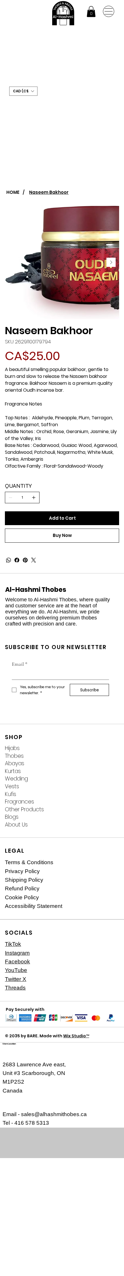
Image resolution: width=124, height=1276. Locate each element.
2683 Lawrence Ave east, (34, 1064)
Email (19, 664)
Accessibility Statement (33, 906)
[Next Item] (111, 262)
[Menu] (108, 11)
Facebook (17, 962)
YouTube (16, 970)
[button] (91, 11)
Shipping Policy (24, 880)
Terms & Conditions (29, 862)
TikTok (13, 944)
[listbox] (23, 91)
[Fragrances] (109, 802)
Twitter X (15, 979)
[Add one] (34, 497)
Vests (12, 786)
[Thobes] (109, 756)
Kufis (10, 794)
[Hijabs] (109, 748)
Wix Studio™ (76, 1036)
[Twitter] (33, 560)
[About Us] (109, 825)
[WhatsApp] (8, 560)
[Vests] (109, 787)
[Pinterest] (25, 560)
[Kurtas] (109, 771)
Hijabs (12, 748)
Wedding (16, 779)
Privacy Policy (22, 871)
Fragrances (19, 802)
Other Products (24, 809)
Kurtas (13, 771)
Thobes (14, 756)
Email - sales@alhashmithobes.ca (45, 1114)
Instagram (17, 953)
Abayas (14, 763)
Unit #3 (12, 1073)
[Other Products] (109, 810)
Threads (15, 988)
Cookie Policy (22, 897)
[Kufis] (109, 794)
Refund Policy (22, 888)
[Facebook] (16, 560)
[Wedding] (109, 779)
